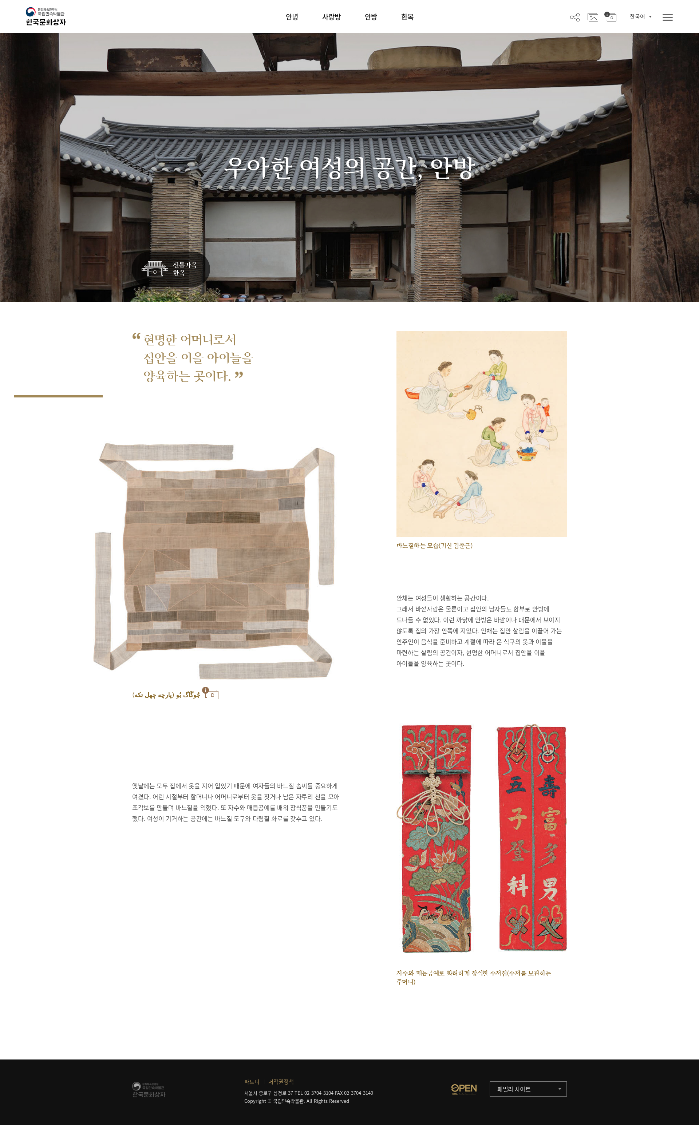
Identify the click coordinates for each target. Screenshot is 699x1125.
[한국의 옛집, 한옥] (171, 269)
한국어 (637, 16)
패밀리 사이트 (514, 1089)
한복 (407, 17)
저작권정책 (281, 1082)
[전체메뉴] (668, 17)
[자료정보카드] (610, 17)
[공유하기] (575, 17)
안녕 (292, 17)
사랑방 (331, 17)
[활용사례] (593, 17)
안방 (371, 17)
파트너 (252, 1082)
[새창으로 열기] (464, 1089)
